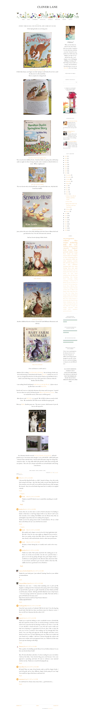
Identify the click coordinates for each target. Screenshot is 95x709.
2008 (66, 230)
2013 (66, 219)
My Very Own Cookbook (72, 141)
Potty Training (69, 298)
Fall (67, 270)
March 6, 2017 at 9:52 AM (36, 583)
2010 (66, 226)
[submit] (76, 82)
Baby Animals (37, 278)
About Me (66, 68)
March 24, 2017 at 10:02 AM (32, 667)
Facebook (33, 470)
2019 (66, 169)
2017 (66, 173)
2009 (66, 228)
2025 (66, 156)
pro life (70, 275)
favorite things (72, 250)
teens (73, 268)
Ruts (70, 300)
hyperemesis (70, 307)
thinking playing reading (70, 246)
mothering (35, 19)
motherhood (65, 275)
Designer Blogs (50, 708)
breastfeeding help (67, 277)
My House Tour (72, 270)
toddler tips (74, 259)
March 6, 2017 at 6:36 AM (37, 571)
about (28, 19)
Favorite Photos (66, 286)
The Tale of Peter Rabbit (37, 184)
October (68, 179)
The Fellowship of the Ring (36, 372)
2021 (66, 164)
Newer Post (19, 705)
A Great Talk (69, 201)
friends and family (72, 254)
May (67, 189)
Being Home (74, 284)
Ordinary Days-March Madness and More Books (71, 197)
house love (42, 19)
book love (57, 19)
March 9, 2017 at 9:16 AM (30, 646)
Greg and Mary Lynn (24, 583)
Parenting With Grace (68, 266)
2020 (66, 166)
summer (71, 252)
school (76, 273)
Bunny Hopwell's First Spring (37, 70)
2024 (66, 158)
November (68, 177)
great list (44, 374)
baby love (70, 255)
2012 (66, 222)
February (68, 209)
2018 (66, 171)
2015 (66, 215)
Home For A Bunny (37, 319)
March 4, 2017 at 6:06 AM (26, 478)
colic (76, 305)
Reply (20, 490)
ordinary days (70, 240)
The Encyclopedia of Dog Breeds (42, 455)
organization (68, 259)
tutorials (50, 19)
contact (70, 19)
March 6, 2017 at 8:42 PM (29, 618)
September (68, 181)
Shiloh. (23, 404)
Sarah (23, 496)
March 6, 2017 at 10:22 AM (34, 605)
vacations (75, 261)
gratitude (65, 252)
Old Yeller (29, 398)
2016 (66, 213)
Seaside (72, 300)
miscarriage (70, 278)
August (68, 183)
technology (65, 280)
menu (76, 266)
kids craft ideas (66, 262)
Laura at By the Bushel (25, 571)
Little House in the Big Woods (41, 384)
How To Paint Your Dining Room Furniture (70, 293)
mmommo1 (22, 679)
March (67, 194)
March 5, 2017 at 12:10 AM (33, 542)
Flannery (21, 646)
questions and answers (67, 311)
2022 (66, 162)
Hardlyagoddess (23, 605)
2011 (66, 224)
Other (44, 470)
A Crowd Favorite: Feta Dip (72, 121)
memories (65, 255)
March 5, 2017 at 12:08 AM (33, 530)
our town (70, 273)
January (68, 211)
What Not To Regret (70, 305)
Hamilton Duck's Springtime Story (37, 158)
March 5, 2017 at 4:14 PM (32, 550)
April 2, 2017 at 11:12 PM (31, 679)
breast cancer (73, 271)
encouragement (68, 238)
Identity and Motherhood (72, 295)
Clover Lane (47, 7)
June (67, 187)
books (20, 473)
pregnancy (69, 261)
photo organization (72, 309)
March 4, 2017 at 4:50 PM (29, 509)
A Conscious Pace (72, 280)
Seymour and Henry (37, 229)
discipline (65, 307)
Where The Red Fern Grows (47, 392)
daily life (67, 245)
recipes (64, 19)
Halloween (75, 264)
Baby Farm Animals (37, 364)
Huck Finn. (44, 386)
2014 (66, 217)
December (68, 175)
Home (23, 19)
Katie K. (21, 618)
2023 (66, 160)
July (67, 185)
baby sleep (75, 275)
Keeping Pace (65, 296)
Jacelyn (21, 509)
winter (64, 261)
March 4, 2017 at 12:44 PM (33, 496)
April (67, 192)
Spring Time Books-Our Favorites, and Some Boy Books (71, 205)
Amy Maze (22, 667)
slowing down (67, 268)
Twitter (37, 470)
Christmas (66, 248)
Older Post (55, 705)
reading (75, 278)
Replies (23, 493)
